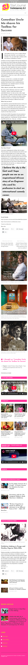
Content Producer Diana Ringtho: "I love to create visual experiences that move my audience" (14, 367)
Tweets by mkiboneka (6, 224)
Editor (2, 437)
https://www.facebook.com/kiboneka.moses (11, 221)
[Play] (3, 393)
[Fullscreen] (25, 393)
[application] (14, 388)
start (2, 33)
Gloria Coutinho (6, 316)
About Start (5, 636)
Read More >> (4, 566)
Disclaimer (5, 646)
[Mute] (22, 393)
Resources (5, 643)
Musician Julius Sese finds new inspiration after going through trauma (7, 245)
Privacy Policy (6, 639)
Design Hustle (14, 53)
